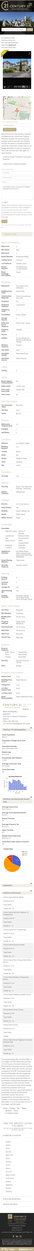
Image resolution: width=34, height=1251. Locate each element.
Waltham (8, 1181)
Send (4, 221)
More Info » (7, 714)
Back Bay (8, 1152)
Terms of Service (28, 224)
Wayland (8, 1188)
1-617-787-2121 (13, 721)
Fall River (8, 1111)
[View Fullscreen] (5, 105)
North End (9, 1171)
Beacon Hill (9, 1155)
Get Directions (9, 129)
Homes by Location (12, 1135)
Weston (8, 1145)
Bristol (24, 1108)
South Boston (10, 1178)
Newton (8, 1168)
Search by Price (10, 1204)
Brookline (9, 1162)
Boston (8, 1158)
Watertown (9, 1185)
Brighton (8, 1142)
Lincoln (8, 1165)
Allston (8, 1148)
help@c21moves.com (17, 1227)
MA (18, 1108)
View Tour (19, 637)
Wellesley (9, 1191)
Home (5, 1108)
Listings (12, 1108)
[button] (30, 29)
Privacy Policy (4, 217)
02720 (16, 1111)
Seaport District (10, 1175)
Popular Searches (11, 1199)
